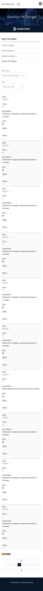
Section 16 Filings (9, 61)
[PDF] (3, 124)
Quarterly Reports (8, 56)
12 (34, 564)
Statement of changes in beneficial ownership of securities (19, 115)
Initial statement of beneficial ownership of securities (20, 389)
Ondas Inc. (17, 582)
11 (30, 564)
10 (26, 564)
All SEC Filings (8, 45)
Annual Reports (8, 51)
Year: (3, 82)
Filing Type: (6, 71)
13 (38, 564)
